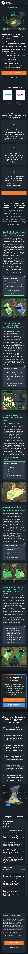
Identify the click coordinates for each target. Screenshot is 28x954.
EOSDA (6, 2)
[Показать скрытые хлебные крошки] (2, 8)
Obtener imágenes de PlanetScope (14, 705)
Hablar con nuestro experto (14, 72)
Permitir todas (14, 942)
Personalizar (14, 947)
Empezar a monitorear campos (14, 699)
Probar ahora (14, 77)
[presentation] (17, 104)
